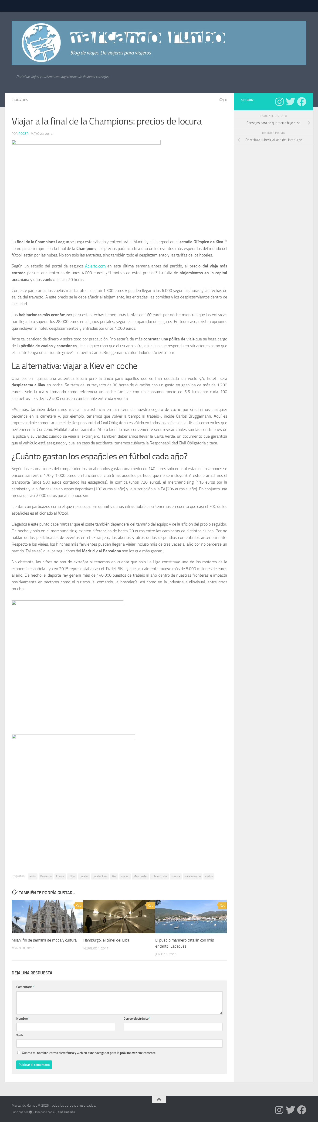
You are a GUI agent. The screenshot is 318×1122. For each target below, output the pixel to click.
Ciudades (20, 100)
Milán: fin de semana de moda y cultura (44, 940)
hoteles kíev (100, 876)
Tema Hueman (65, 1112)
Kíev (114, 876)
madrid (125, 876)
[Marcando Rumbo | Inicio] (159, 43)
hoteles (84, 876)
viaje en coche (192, 876)
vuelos (209, 876)
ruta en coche (159, 876)
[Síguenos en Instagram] (279, 101)
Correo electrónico (137, 1019)
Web (19, 1035)
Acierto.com (95, 266)
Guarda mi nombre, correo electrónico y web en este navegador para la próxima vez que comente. (89, 1053)
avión (33, 876)
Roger (23, 134)
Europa (60, 876)
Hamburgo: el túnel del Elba (106, 940)
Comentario (25, 987)
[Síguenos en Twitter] (290, 101)
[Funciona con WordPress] (30, 1112)
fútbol (72, 876)
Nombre (23, 1019)
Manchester (140, 876)
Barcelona (46, 876)
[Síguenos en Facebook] (301, 101)
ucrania (176, 876)
